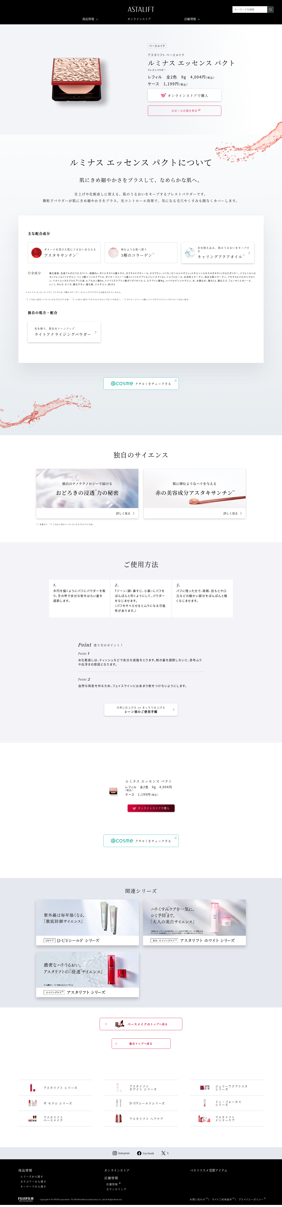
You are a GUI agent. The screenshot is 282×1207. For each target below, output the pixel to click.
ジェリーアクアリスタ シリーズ (231, 1087)
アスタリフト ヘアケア (146, 1119)
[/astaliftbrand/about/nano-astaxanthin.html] (195, 493)
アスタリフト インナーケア (225, 1118)
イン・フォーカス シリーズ (228, 1103)
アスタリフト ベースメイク (53, 1118)
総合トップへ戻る (141, 1043)
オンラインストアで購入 (188, 95)
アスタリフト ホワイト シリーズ (143, 1087)
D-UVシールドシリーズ (147, 1103)
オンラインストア (139, 19)
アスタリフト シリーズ (60, 1088)
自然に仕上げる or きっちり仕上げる (141, 710)
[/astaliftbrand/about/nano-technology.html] (87, 493)
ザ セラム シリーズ (58, 1103)
